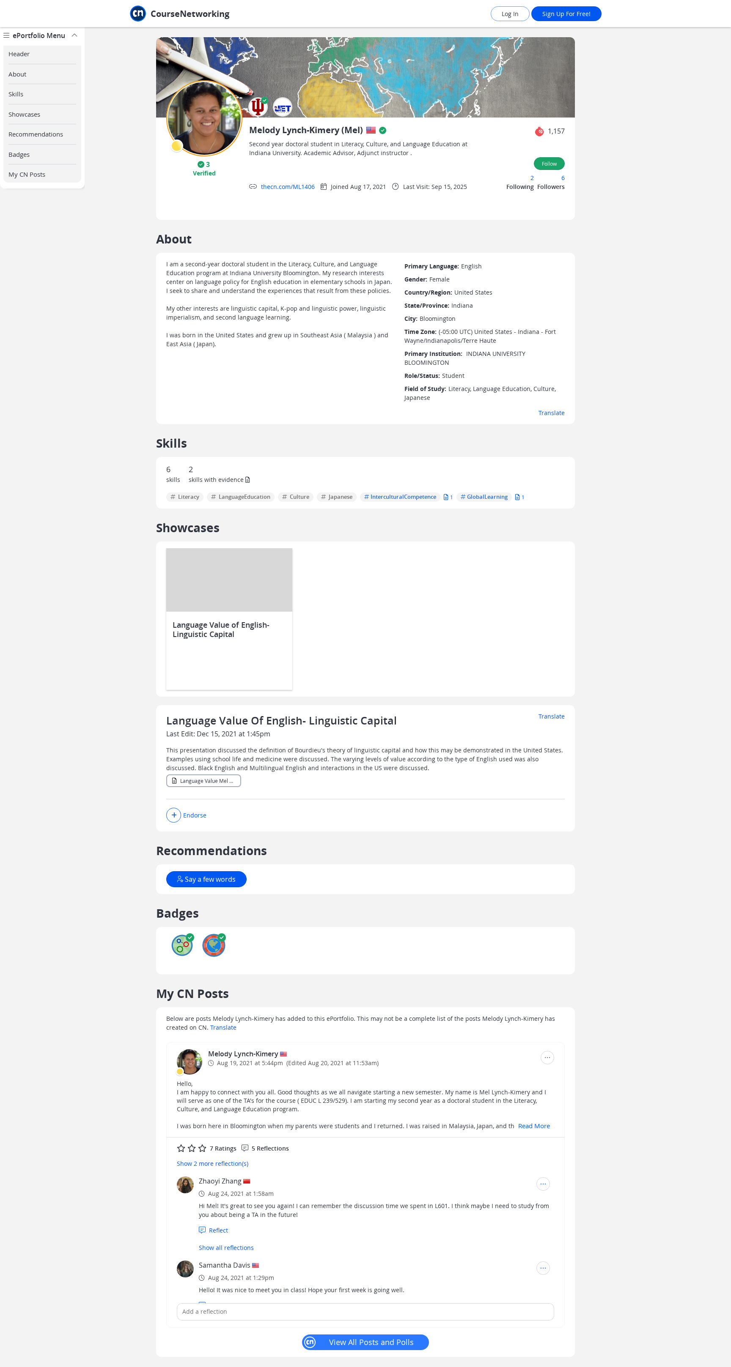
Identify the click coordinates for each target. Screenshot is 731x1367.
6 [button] (563, 178)
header (19, 53)
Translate (552, 716)
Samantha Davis (224, 1265)
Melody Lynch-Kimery (244, 1053)
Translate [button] (552, 413)
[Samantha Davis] (185, 1268)
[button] (258, 107)
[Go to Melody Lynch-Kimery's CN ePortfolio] (189, 1061)
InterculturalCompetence (403, 497)
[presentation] (176, 145)
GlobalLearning (487, 497)
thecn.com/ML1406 (288, 187)
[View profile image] (204, 118)
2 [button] (532, 178)
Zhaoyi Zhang (220, 1181)
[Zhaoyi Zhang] (185, 1184)
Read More (534, 1125)
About (17, 74)
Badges (19, 154)
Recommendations (35, 134)
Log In (510, 14)
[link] (198, 14)
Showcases (24, 114)
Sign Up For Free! (566, 14)
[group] (42, 697)
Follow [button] (549, 163)
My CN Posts (26, 174)
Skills (15, 94)
